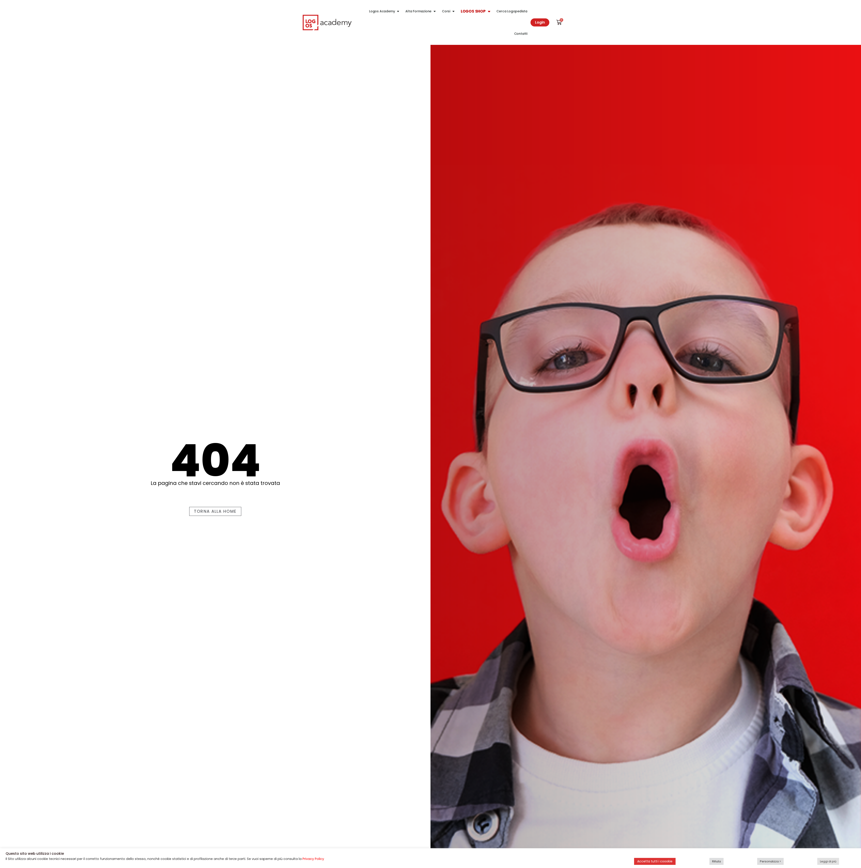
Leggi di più (828, 861)
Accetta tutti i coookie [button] (654, 861)
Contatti (520, 33)
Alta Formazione (418, 11)
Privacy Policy (313, 859)
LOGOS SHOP (473, 11)
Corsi (446, 11)
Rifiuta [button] (716, 861)
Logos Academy (382, 11)
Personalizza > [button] (770, 861)
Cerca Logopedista (511, 11)
